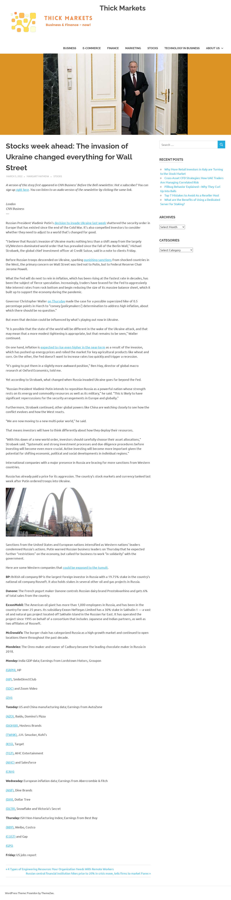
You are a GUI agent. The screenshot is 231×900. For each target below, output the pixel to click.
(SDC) (10, 688)
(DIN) (9, 799)
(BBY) (10, 827)
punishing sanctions (98, 260)
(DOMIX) (12, 725)
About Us (213, 48)
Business (69, 48)
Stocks (152, 48)
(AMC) (10, 762)
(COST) (11, 836)
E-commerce (92, 48)
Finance (113, 48)
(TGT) (10, 753)
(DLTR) (10, 808)
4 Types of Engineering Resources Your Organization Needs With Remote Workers (61, 869)
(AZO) (10, 716)
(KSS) (9, 744)
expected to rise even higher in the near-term (73, 347)
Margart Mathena (38, 176)
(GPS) (9, 845)
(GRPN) (11, 670)
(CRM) (10, 771)
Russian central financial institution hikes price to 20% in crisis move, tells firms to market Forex (87, 873)
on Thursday (56, 301)
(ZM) (9, 697)
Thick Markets (123, 8)
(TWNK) (11, 734)
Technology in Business (182, 48)
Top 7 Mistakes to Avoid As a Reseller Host (191, 195)
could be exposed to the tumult (85, 567)
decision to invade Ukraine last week (80, 223)
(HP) (9, 679)
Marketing (133, 48)
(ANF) (10, 790)
